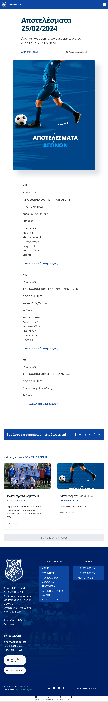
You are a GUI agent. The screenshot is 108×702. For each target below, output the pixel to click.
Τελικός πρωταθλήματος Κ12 (24, 496)
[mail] (59, 688)
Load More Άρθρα (54, 538)
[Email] (99, 434)
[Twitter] (80, 434)
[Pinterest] (94, 434)
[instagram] (49, 688)
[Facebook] (75, 434)
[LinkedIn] (85, 434)
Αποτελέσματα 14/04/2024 (76, 496)
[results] (80, 464)
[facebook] (44, 688)
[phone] (64, 688)
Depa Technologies (23, 689)
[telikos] (27, 464)
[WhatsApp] (89, 434)
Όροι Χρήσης (9, 620)
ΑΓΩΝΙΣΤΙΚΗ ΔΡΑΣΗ (30, 52)
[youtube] (54, 688)
